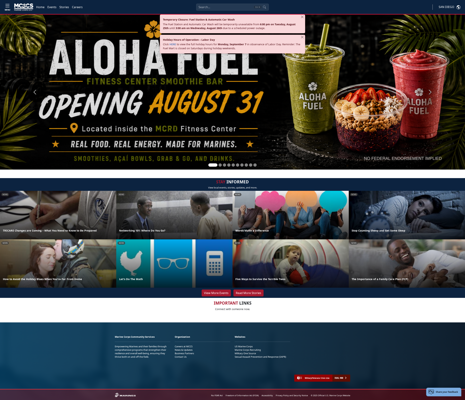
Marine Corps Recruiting (248, 349)
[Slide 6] (237, 165)
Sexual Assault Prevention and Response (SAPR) (260, 356)
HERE (172, 44)
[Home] (23, 7)
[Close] (302, 17)
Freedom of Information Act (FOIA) (242, 395)
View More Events (216, 293)
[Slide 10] (255, 165)
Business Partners (184, 353)
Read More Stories (248, 293)
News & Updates (184, 349)
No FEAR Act (217, 395)
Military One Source (245, 353)
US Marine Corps (244, 346)
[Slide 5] (233, 165)
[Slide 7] (242, 165)
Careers (77, 7)
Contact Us (181, 356)
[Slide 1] (212, 165)
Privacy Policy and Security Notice (292, 395)
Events (51, 7)
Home (40, 7)
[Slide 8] (246, 165)
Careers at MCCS (184, 346)
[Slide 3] (224, 165)
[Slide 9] (250, 165)
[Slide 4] (229, 165)
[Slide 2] (220, 165)
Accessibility (267, 395)
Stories (64, 7)
